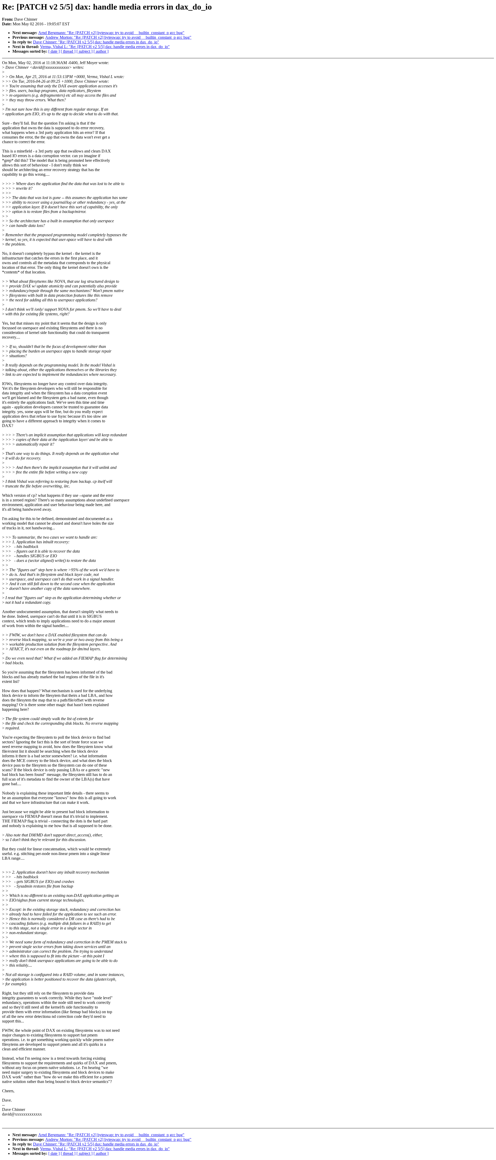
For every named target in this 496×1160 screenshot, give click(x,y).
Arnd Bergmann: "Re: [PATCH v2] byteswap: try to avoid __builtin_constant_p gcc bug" (111, 32)
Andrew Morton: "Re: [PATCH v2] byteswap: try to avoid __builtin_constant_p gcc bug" (118, 37)
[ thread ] (68, 51)
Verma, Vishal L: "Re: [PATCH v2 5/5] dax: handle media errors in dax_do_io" (105, 46)
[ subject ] (84, 51)
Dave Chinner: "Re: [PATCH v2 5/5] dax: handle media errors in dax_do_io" (96, 42)
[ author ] (101, 51)
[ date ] (54, 51)
